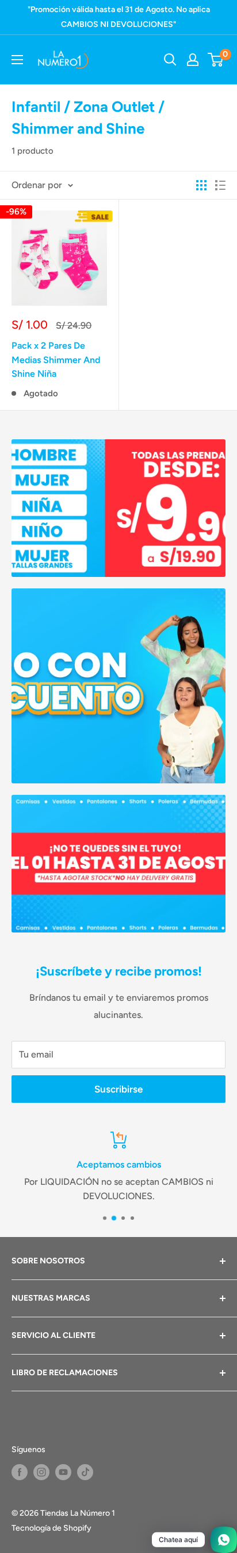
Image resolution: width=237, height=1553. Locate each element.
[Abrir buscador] (170, 59)
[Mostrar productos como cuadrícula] (201, 185)
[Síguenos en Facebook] (20, 1472)
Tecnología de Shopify (51, 1528)
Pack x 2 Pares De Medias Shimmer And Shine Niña (56, 360)
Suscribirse (118, 1089)
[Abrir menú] (17, 59)
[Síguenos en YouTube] (63, 1472)
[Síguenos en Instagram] (41, 1472)
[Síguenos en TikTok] (85, 1472)
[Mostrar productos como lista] (220, 185)
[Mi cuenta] (192, 59)
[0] (216, 60)
